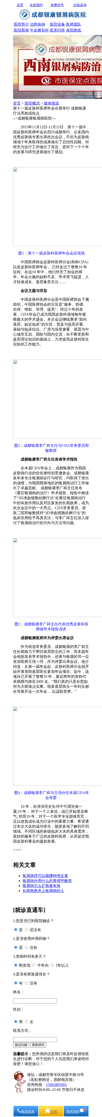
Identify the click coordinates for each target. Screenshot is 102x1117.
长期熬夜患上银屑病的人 (43, 891)
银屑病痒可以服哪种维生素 (45, 876)
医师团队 (73, 24)
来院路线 (73, 30)
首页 (20, 5)
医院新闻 (21, 30)
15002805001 (56, 1085)
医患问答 (57, 30)
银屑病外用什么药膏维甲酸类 (47, 881)
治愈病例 (37, 24)
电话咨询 (27, 1111)
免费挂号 (57, 5)
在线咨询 (80, 5)
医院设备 (57, 24)
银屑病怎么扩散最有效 (41, 886)
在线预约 (36, 5)
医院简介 (21, 24)
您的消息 (72, 1111)
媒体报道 (51, 103)
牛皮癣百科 (39, 30)
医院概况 (32, 103)
